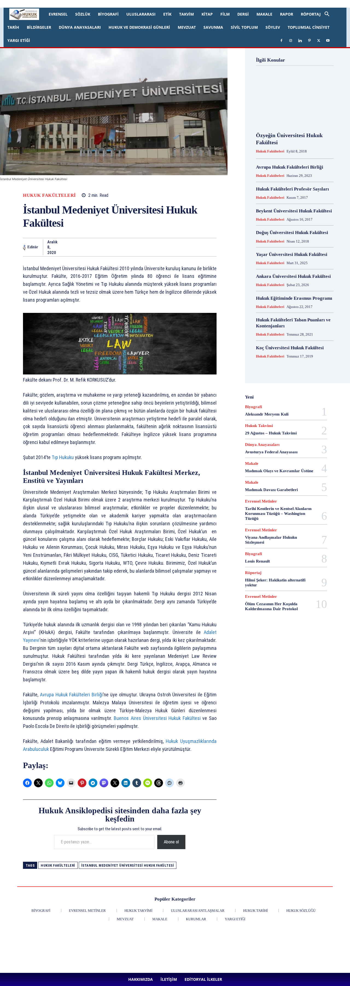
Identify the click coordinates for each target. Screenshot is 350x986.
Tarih (13, 27)
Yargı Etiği (18, 40)
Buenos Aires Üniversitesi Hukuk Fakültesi (158, 718)
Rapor (286, 14)
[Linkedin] (136, 4)
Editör (32, 247)
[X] (154, 4)
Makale (264, 14)
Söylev (273, 27)
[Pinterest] (145, 4)
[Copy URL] (213, 247)
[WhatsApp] (100, 247)
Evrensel (58, 14)
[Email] (138, 247)
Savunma (213, 27)
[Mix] (188, 247)
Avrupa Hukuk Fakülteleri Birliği (71, 694)
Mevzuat (187, 27)
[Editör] (24, 247)
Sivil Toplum (244, 27)
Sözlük (82, 14)
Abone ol (171, 841)
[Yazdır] (150, 247)
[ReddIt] (125, 247)
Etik (167, 14)
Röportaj (311, 14)
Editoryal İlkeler (94, 4)
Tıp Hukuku (62, 457)
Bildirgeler (39, 27)
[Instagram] (126, 4)
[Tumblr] (163, 247)
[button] (333, 14)
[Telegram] (176, 247)
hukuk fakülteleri (58, 865)
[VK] (201, 247)
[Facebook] (117, 4)
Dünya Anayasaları (80, 27)
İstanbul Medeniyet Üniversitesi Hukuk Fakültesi (127, 865)
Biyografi (108, 14)
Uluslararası (141, 14)
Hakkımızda (54, 4)
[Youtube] (163, 4)
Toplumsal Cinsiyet (308, 27)
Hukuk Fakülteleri (49, 195)
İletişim (73, 4)
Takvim (186, 14)
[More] (226, 247)
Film (225, 14)
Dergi (243, 14)
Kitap (207, 14)
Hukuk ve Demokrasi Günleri (139, 27)
